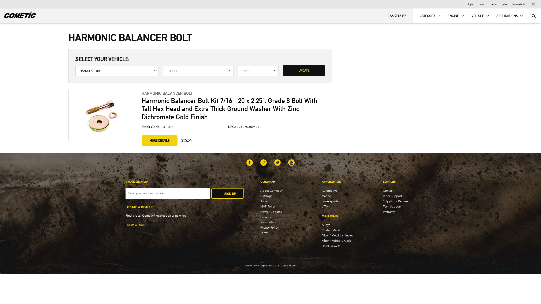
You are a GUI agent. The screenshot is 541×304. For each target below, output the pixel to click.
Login (470, 4)
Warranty (389, 212)
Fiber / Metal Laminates (337, 235)
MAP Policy (268, 206)
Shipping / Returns (395, 201)
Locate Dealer (519, 4)
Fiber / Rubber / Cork (336, 241)
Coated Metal (331, 230)
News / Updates (271, 212)
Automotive (329, 191)
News (482, 4)
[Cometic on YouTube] (291, 163)
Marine (326, 196)
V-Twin (326, 206)
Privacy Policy (269, 227)
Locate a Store (135, 225)
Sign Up (230, 194)
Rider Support (392, 196)
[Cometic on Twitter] (277, 163)
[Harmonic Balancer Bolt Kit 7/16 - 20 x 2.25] (101, 116)
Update (304, 70)
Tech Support (392, 206)
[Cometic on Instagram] (263, 163)
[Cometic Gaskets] (18, 13)
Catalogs (266, 196)
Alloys (326, 225)
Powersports (330, 201)
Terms (264, 233)
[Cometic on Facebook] (249, 163)
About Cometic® (271, 191)
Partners (265, 217)
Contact (493, 4)
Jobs (505, 4)
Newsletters (268, 222)
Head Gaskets (331, 246)
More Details (160, 140)
